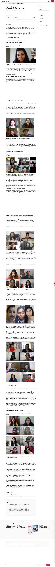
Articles (18, 1)
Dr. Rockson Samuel (12, 502)
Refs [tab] (47, 5)
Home (15, 1)
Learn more (24, 565)
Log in (48, 1)
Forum (37, 1)
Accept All (48, 564)
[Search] (45, 1)
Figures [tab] (44, 5)
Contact (16, 513)
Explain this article (9, 24)
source (17, 494)
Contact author (42, 18)
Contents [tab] (40, 5)
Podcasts (22, 1)
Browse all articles (46, 523)
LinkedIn (47, 25)
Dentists (27, 1)
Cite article (41, 15)
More (40, 1)
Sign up (52, 1)
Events (34, 1)
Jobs (30, 1)
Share (41, 21)
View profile (11, 513)
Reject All (44, 564)
